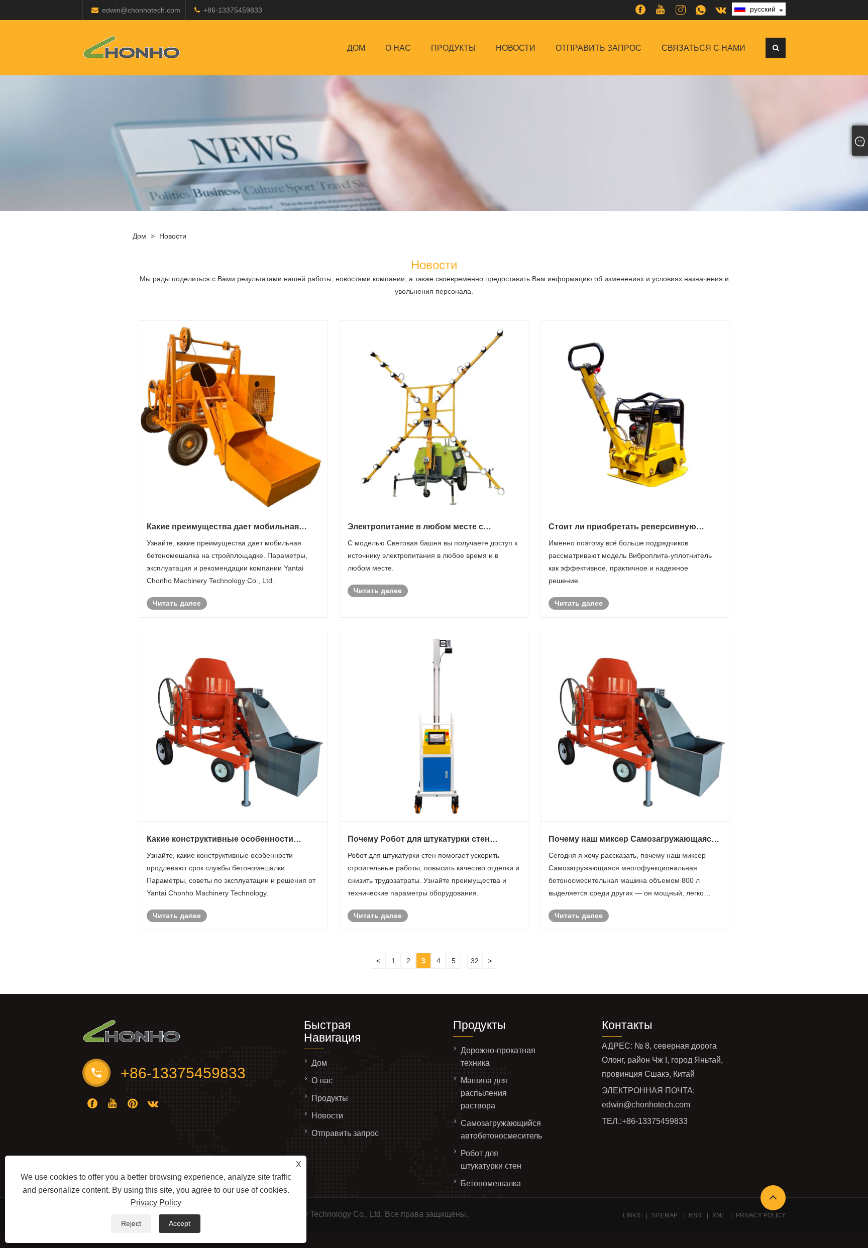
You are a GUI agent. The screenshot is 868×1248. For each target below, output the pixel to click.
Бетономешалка (491, 1183)
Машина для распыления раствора (484, 1093)
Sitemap (665, 1215)
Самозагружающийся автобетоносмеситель (501, 1129)
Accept (179, 1223)
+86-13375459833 (232, 10)
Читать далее (177, 603)
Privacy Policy (156, 1202)
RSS (695, 1215)
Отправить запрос (598, 48)
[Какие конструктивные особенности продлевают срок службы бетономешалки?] (233, 727)
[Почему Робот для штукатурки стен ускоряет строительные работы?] (434, 727)
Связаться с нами (703, 48)
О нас (398, 48)
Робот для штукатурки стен (491, 1159)
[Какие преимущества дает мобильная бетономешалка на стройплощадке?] (233, 415)
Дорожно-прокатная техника (498, 1056)
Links (631, 1215)
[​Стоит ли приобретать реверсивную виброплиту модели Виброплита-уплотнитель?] (635, 415)
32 (475, 961)
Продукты (453, 48)
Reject (131, 1223)
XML (718, 1215)
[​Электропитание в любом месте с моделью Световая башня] (434, 415)
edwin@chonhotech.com (141, 10)
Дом (356, 48)
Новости (515, 48)
